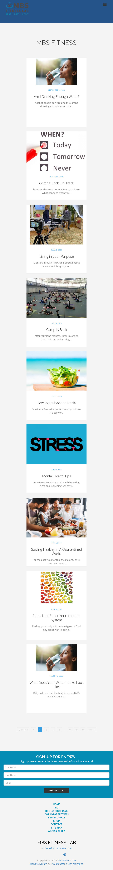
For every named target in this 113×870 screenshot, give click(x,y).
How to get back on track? (56, 402)
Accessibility (56, 831)
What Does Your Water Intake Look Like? (57, 684)
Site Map (56, 827)
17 (76, 730)
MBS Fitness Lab (67, 860)
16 (70, 730)
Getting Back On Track (56, 183)
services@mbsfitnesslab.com (56, 848)
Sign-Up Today (57, 790)
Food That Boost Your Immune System (56, 617)
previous (24, 730)
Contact (57, 824)
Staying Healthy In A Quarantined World (56, 551)
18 (83, 730)
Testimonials (56, 817)
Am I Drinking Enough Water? (56, 96)
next (90, 730)
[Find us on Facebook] (47, 855)
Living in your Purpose (56, 256)
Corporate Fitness (56, 814)
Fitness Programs (56, 811)
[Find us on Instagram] (60, 855)
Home (56, 804)
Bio (56, 807)
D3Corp (55, 863)
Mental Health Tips (56, 476)
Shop (56, 821)
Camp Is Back (56, 329)
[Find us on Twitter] (53, 855)
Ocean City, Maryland (71, 863)
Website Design (38, 863)
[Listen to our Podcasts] (66, 855)
